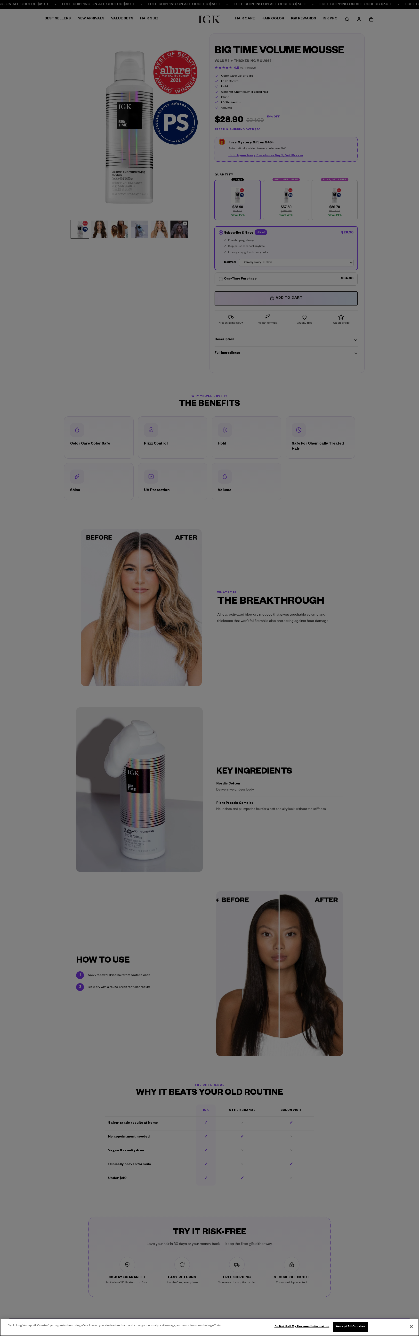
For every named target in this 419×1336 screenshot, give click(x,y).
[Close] (411, 1326)
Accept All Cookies (350, 1326)
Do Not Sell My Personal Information (302, 1326)
